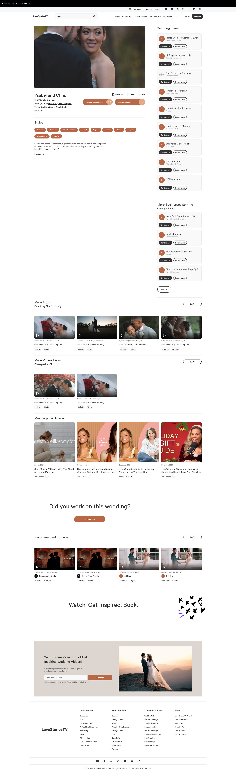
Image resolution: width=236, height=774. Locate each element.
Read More (39, 154)
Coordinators (116, 738)
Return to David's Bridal (16, 3)
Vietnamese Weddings (152, 734)
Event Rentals (117, 741)
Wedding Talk (180, 727)
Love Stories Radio (181, 719)
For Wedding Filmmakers (89, 727)
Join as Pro (90, 519)
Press (82, 734)
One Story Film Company (60, 103)
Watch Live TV (180, 723)
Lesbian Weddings (151, 719)
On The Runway (180, 734)
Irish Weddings (149, 738)
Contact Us (165, 46)
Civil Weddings (149, 741)
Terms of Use (84, 745)
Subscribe (100, 677)
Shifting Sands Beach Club (53, 106)
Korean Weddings (150, 727)
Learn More (180, 46)
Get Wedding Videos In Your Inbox (146, 9)
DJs (113, 734)
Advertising (84, 730)
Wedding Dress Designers (121, 727)
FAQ (81, 719)
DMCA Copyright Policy (88, 741)
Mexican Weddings (151, 730)
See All (164, 289)
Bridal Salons (116, 745)
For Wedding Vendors (87, 723)
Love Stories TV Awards (183, 716)
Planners (115, 749)
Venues (114, 723)
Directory (115, 716)
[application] (89, 57)
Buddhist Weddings (151, 745)
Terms (69, 682)
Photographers (117, 730)
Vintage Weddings (151, 723)
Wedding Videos (150, 716)
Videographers (117, 719)
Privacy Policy (80, 682)
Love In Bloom (180, 730)
